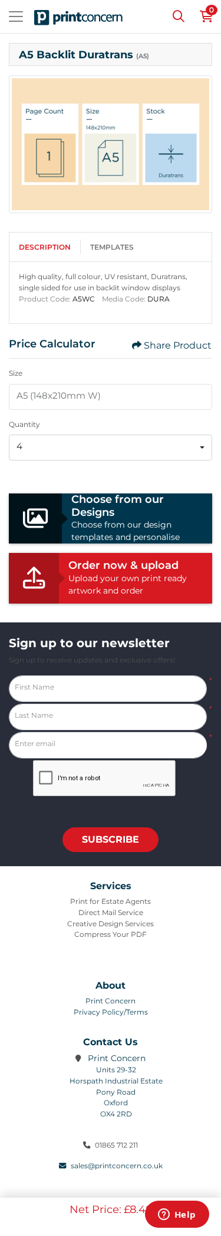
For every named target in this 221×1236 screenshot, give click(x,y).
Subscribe (110, 839)
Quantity (24, 424)
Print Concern (110, 1000)
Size (15, 373)
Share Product (178, 345)
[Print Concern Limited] (78, 16)
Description (45, 247)
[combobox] (110, 447)
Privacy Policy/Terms (111, 1012)
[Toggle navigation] (16, 16)
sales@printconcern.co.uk (117, 1165)
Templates (112, 247)
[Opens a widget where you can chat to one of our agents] (176, 1215)
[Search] (178, 16)
